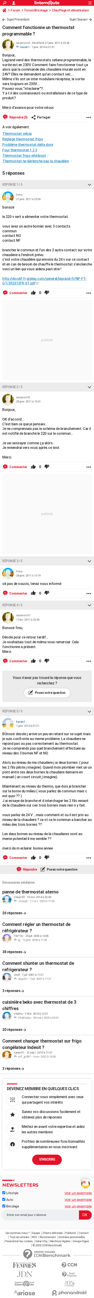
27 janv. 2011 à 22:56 (28, 199)
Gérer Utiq (41, 1241)
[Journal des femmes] (24, 1265)
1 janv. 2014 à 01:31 (43, 47)
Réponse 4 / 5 (12, 605)
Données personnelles (72, 1237)
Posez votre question (49, 693)
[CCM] (69, 1265)
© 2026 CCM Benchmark (47, 1245)
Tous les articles (19, 1237)
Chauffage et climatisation (70, 10)
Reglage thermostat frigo (22, 139)
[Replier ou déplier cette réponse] (89, 184)
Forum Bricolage (36, 10)
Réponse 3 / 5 (12, 561)
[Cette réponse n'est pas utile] (47, 293)
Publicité (70, 1233)
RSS (34, 1237)
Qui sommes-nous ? (17, 1233)
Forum (15, 10)
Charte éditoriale (53, 1233)
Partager (44, 117)
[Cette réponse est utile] (33, 293)
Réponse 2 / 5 (12, 387)
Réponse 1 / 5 (12, 184)
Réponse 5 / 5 (12, 711)
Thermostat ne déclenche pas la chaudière (35, 161)
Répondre (29, 869)
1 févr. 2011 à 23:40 (27, 619)
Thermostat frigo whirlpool (24, 155)
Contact (83, 1233)
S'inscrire (47, 1159)
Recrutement (48, 1237)
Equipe (36, 1233)
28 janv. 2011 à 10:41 (28, 401)
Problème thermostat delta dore (27, 144)
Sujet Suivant (78, 19)
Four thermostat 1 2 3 (19, 150)
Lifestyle (11, 1193)
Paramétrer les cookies (19, 1241)
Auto (9, 1200)
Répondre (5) (18, 117)
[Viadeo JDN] (69, 1284)
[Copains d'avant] (24, 1284)
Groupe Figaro (81, 1241)
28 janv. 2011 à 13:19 (28, 575)
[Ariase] (24, 1292)
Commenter (18, 293)
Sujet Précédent (18, 19)
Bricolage (12, 1206)
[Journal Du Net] (24, 1274)
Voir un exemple (78, 1193)
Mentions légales (60, 1241)
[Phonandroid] (69, 1293)
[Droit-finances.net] (69, 1274)
